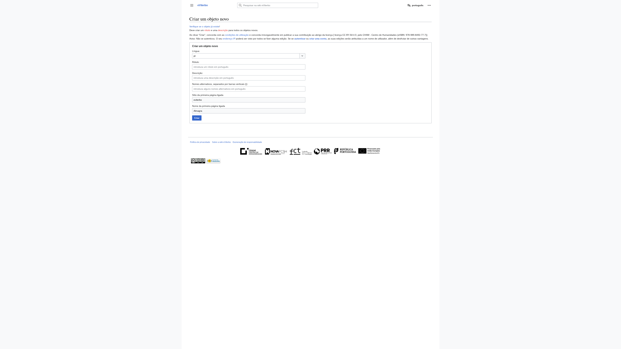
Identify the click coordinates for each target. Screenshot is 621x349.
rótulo (207, 30)
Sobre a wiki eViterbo (221, 142)
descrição (223, 30)
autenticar (299, 38)
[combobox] (245, 55)
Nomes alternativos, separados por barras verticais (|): (220, 84)
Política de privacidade (200, 142)
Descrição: (197, 73)
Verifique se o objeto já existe (204, 26)
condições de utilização (237, 35)
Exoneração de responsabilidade (247, 142)
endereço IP (229, 38)
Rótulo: (195, 62)
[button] (192, 5)
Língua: (196, 51)
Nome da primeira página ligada (208, 106)
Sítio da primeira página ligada (207, 95)
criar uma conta (318, 38)
